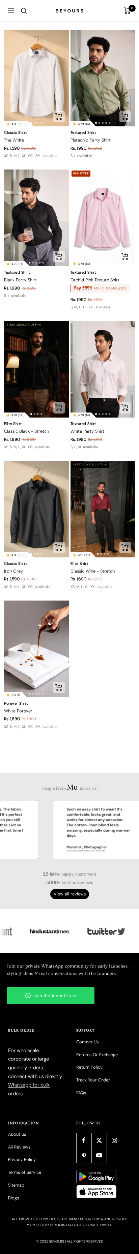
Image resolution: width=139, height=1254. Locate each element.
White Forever (18, 711)
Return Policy (89, 1067)
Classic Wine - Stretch (93, 571)
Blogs (13, 1198)
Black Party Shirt (20, 280)
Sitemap (16, 1185)
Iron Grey (13, 571)
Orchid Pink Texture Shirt (95, 280)
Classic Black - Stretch (26, 431)
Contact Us (87, 1042)
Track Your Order (93, 1080)
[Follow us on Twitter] (99, 1140)
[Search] (24, 11)
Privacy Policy (22, 1159)
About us (17, 1134)
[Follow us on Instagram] (114, 1140)
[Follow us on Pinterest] (83, 1155)
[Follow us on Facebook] (83, 1140)
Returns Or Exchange (97, 1055)
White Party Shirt (87, 431)
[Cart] (127, 10)
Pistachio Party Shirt (91, 140)
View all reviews (70, 894)
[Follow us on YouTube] (99, 1155)
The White (14, 140)
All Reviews (19, 1147)
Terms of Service (24, 1172)
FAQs (81, 1093)
